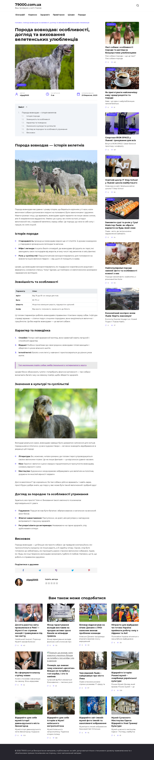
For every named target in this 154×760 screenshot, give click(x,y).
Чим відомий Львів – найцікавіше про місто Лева (91, 676)
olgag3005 (32, 579)
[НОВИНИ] (122, 43)
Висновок (30, 133)
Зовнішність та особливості (38, 119)
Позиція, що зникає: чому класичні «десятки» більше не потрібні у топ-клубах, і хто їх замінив (61, 671)
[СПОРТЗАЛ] (122, 133)
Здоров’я (45, 15)
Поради (82, 15)
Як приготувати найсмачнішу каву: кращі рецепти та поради (121, 95)
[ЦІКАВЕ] (122, 218)
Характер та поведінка (36, 123)
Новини (21, 85)
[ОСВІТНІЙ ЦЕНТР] (122, 175)
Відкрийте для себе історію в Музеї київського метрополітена (58, 721)
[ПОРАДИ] (122, 88)
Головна (18, 23)
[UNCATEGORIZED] (122, 308)
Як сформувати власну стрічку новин (27, 674)
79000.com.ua (28, 4)
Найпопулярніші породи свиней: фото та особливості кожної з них (121, 271)
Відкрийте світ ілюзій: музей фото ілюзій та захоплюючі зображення (92, 720)
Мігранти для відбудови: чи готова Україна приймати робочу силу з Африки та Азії (124, 629)
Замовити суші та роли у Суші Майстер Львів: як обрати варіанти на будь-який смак (121, 225)
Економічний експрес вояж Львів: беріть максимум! (120, 314)
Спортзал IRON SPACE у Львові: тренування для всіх (120, 139)
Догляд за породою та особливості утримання (46, 129)
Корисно (32, 15)
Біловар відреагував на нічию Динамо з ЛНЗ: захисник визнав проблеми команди (92, 629)
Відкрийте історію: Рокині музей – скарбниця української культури (124, 676)
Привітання (58, 15)
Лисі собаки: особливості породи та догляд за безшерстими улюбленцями (120, 50)
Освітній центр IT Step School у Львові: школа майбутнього (121, 181)
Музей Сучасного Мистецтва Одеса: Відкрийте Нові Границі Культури (124, 721)
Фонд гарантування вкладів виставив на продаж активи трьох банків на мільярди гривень (59, 630)
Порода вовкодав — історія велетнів (39, 113)
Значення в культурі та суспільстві (41, 126)
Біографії (20, 15)
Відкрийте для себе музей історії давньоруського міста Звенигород (27, 721)
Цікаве (71, 15)
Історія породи (33, 116)
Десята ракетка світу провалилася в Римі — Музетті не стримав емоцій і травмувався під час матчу (28, 630)
